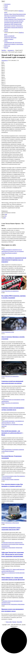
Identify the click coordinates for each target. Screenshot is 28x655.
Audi (6, 214)
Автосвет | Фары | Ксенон (10, 14)
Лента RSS (19, 621)
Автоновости (7, 4)
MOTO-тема (7, 46)
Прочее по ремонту (12, 253)
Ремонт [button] (6, 9)
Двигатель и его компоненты (11, 15)
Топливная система (8, 22)
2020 (4, 217)
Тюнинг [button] (6, 30)
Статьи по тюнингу (8, 39)
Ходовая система (17, 24)
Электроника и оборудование (12, 522)
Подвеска (13, 17)
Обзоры (6, 5)
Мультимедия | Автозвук (10, 25)
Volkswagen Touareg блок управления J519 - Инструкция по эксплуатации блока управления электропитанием (12, 554)
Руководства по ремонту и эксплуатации (13, 44)
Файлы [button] (5, 40)
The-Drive (3, 50)
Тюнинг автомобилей (9, 35)
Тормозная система (17, 22)
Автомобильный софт (9, 42)
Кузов (19, 15)
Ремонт (3, 402)
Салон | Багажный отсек (19, 19)
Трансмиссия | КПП (8, 24)
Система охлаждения (9, 20)
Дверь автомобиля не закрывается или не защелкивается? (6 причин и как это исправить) (13, 259)
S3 (5, 216)
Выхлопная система (21, 14)
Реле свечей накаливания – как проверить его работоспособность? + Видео (12, 433)
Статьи (5, 7)
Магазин (6, 47)
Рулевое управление (9, 19)
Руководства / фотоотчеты (10, 37)
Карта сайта (9, 621)
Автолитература (18, 42)
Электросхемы (14, 27)
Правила (14, 621)
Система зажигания (18, 20)
